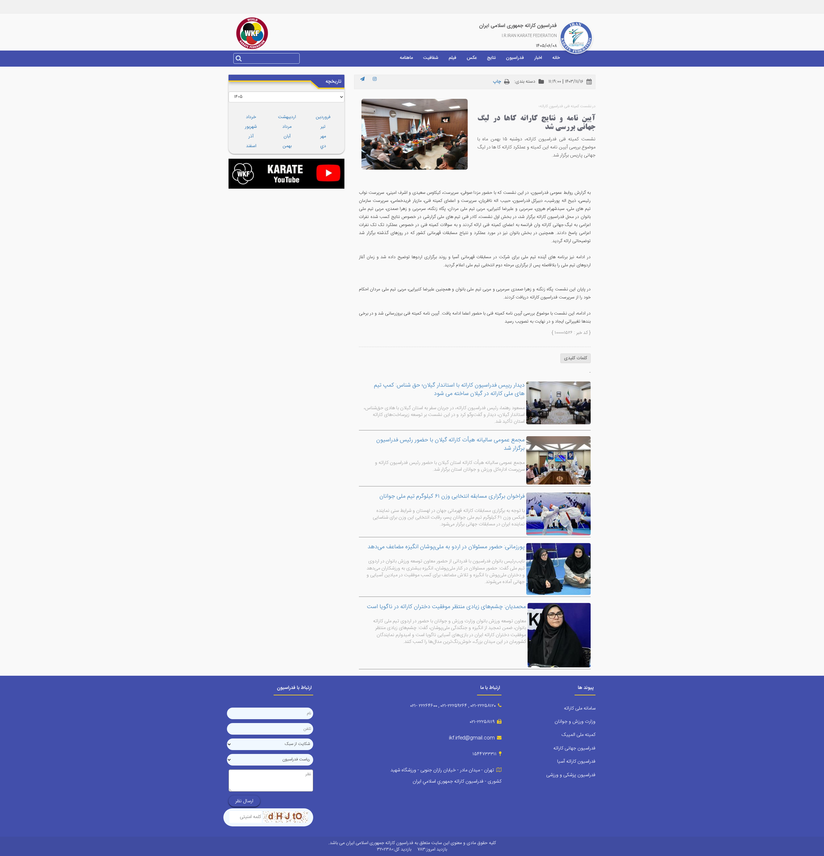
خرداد (251, 117)
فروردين (323, 117)
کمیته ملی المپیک (578, 735)
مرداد (287, 126)
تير (323, 126)
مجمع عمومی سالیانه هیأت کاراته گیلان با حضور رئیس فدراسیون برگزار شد (450, 444)
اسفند (251, 146)
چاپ (497, 82)
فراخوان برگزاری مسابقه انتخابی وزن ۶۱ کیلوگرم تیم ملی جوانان (452, 496)
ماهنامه (406, 58)
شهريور (251, 126)
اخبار (538, 58)
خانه (556, 58)
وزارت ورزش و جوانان (575, 722)
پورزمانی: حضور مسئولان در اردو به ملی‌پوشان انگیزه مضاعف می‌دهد (446, 547)
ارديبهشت (287, 117)
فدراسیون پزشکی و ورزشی (570, 775)
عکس (472, 58)
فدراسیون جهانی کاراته (574, 748)
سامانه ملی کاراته (579, 708)
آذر (251, 136)
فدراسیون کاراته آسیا (576, 761)
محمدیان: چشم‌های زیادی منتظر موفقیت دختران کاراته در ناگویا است (446, 607)
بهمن (287, 146)
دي (323, 146)
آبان (287, 136)
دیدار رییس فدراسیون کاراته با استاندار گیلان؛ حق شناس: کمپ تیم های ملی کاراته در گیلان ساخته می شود (449, 390)
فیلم (452, 58)
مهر (323, 136)
